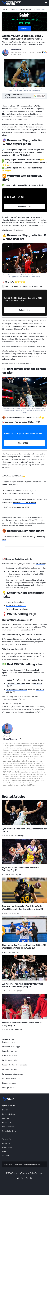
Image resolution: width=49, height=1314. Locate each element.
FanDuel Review (37, 680)
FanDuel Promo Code (14, 680)
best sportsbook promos (29, 673)
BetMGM (36, 159)
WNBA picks (24, 155)
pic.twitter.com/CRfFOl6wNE (24, 502)
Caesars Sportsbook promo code (14, 1065)
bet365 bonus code (9, 1060)
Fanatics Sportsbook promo (12, 1074)
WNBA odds (14, 152)
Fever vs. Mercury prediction (17, 609)
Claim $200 (23, 310)
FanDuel (24, 422)
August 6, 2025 (23, 507)
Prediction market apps (11, 1046)
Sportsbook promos (9, 1051)
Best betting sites (8, 1042)
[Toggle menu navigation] (46, 3)
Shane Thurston (17, 50)
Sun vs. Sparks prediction (16, 605)
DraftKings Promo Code (15, 683)
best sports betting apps (20, 585)
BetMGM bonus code (10, 1056)
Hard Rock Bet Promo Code (16, 689)
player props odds (19, 149)
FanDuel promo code (10, 1069)
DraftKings (37, 168)
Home (5, 9)
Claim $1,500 (23, 206)
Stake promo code (9, 1083)
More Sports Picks (25, 9)
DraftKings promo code (11, 1078)
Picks (13, 9)
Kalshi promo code (9, 1087)
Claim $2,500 (23, 443)
